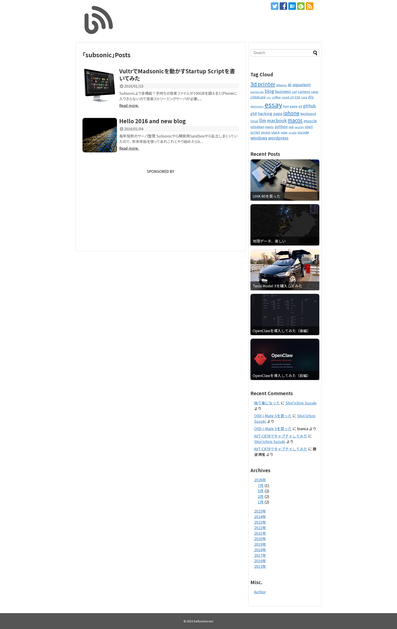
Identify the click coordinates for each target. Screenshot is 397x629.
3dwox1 (281, 85)
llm (262, 120)
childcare (258, 96)
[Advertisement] (160, 206)
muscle (310, 120)
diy (311, 97)
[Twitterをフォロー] (274, 6)
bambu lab (257, 92)
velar (284, 132)
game (294, 106)
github (309, 106)
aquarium (301, 84)
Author (260, 592)
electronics (257, 106)
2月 (261, 496)
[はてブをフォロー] (292, 6)
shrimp (265, 132)
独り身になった (267, 403)
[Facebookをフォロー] (283, 6)
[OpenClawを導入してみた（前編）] (284, 359)
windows (258, 138)
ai (290, 84)
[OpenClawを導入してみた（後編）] (284, 314)
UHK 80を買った (266, 196)
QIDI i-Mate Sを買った (273, 415)
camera (304, 91)
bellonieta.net (203, 621)
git (300, 106)
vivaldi (293, 132)
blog (269, 91)
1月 (261, 502)
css (297, 97)
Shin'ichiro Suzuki (301, 403)
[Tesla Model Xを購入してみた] (284, 269)
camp (314, 91)
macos (295, 120)
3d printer (262, 84)
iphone (291, 112)
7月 (261, 485)
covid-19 (288, 97)
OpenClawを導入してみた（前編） (282, 375)
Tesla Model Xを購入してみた (277, 286)
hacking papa (270, 113)
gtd (253, 113)
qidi (291, 127)
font (286, 106)
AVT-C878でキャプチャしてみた (280, 436)
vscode (303, 132)
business (283, 91)
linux (254, 120)
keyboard (308, 113)
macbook (277, 120)
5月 (261, 491)
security (299, 127)
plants (269, 127)
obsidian (257, 126)
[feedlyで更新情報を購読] (301, 6)
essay (273, 104)
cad (294, 91)
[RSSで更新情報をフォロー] (309, 6)
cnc (269, 97)
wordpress (278, 138)
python (281, 126)
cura (304, 97)
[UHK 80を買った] (284, 180)
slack (275, 132)
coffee (276, 97)
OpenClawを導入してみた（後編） (282, 331)
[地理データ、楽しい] (284, 225)
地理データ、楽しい (269, 241)
